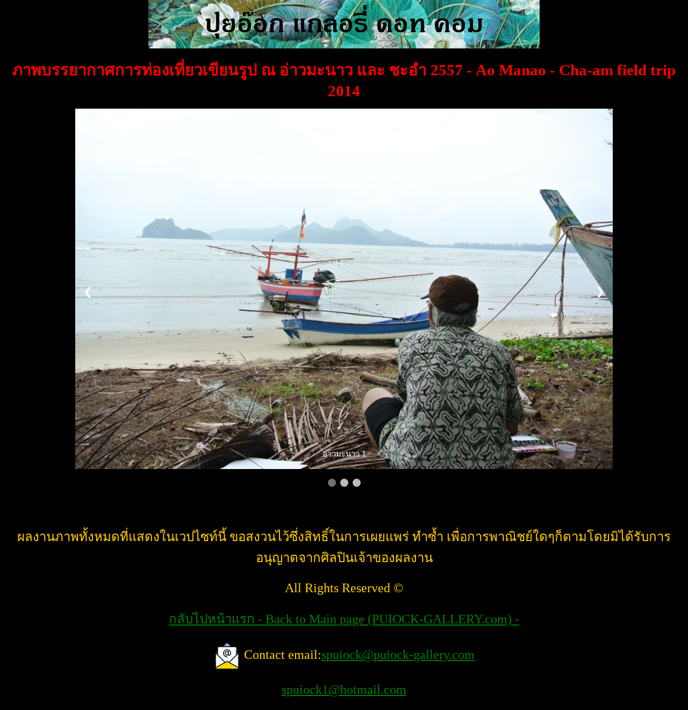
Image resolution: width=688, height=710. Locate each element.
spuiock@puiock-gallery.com (398, 655)
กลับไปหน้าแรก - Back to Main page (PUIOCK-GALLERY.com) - (344, 619)
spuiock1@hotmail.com (344, 690)
